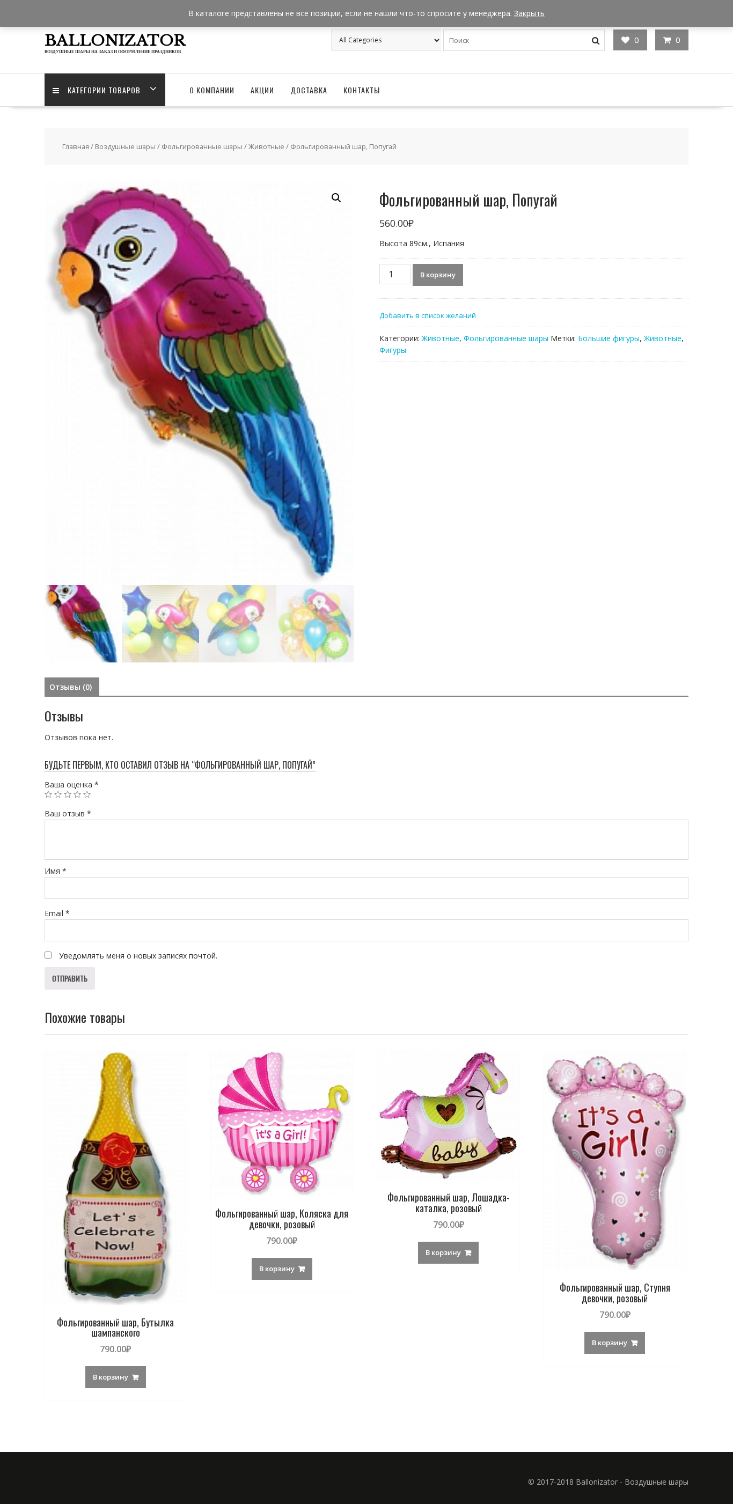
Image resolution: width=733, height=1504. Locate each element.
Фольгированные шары (202, 146)
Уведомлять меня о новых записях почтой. (138, 955)
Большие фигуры (609, 338)
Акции (262, 89)
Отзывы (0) (70, 687)
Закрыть (529, 13)
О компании (211, 89)
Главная (75, 146)
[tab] (70, 687)
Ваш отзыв (68, 813)
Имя (56, 871)
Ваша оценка (72, 784)
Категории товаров (104, 89)
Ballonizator (115, 40)
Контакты (361, 89)
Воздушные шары (125, 146)
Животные (266, 146)
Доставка (308, 89)
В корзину (438, 274)
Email (57, 913)
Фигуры (392, 350)
